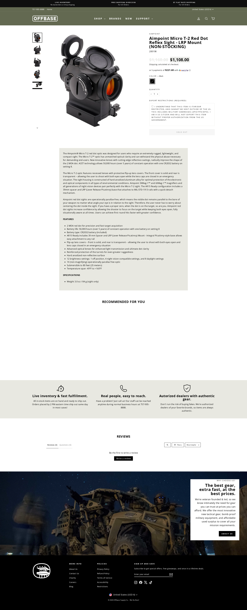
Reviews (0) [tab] (52, 445)
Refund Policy (103, 573)
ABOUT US (227, 534)
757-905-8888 (38, 9)
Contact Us (74, 573)
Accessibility (102, 582)
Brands (115, 18)
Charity (72, 578)
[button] (182, 70)
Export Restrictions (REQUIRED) (167, 100)
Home (49, 9)
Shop (98, 18)
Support (143, 18)
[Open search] (167, 445)
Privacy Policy (103, 569)
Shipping (153, 64)
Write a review (123, 458)
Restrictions (102, 586)
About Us (73, 569)
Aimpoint (154, 34)
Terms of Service (104, 578)
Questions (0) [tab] (65, 445)
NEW (128, 18)
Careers (72, 582)
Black (152, 81)
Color (156, 76)
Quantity (154, 89)
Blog (71, 586)
